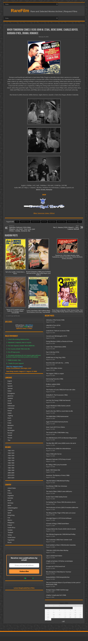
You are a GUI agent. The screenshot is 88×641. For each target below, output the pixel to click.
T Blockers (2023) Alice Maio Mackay (57, 550)
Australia (10, 498)
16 (80, 612)
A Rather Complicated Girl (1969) (56, 595)
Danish (10, 403)
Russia (9, 542)
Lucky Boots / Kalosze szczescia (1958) (57, 330)
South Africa (11, 527)
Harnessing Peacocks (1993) (54, 379)
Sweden (10, 530)
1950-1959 (11, 460)
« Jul (63, 621)
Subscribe (24, 571)
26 (59, 617)
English (10, 381)
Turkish (10, 435)
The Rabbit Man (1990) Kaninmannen (57, 416)
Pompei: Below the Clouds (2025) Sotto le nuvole (61, 529)
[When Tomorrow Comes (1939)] (44, 57)
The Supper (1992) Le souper (55, 373)
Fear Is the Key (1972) (52, 352)
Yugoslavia (11, 540)
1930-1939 (11, 455)
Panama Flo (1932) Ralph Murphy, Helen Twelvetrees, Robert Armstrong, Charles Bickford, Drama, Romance (67, 257)
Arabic (10, 413)
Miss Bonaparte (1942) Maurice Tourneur (58, 572)
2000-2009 (11, 473)
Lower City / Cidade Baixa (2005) (56, 347)
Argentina (11, 495)
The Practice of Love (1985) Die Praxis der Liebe (60, 389)
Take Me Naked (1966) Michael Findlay (57, 481)
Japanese (10, 396)
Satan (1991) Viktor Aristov (54, 368)
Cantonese (11, 408)
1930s (16, 221)
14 (70, 612)
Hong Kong (11, 515)
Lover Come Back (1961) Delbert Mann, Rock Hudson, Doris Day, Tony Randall (38, 311)
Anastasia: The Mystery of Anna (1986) (57, 475)
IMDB (44, 194)
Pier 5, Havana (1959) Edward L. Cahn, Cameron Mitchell (66, 227)
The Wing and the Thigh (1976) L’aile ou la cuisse (60, 513)
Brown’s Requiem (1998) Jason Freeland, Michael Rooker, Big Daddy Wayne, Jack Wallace (38, 273)
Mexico (10, 520)
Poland (10, 525)
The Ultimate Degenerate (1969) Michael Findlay (60, 534)
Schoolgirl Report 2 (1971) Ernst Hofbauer (59, 518)
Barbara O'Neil (25, 221)
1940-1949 (11, 458)
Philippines (11, 522)
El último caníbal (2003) (53, 384)
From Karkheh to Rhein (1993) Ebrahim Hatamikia (61, 545)
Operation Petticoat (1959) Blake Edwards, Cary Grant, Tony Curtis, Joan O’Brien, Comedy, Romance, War (22, 228)
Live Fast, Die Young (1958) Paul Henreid (58, 400)
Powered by (19, 578)
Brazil (9, 500)
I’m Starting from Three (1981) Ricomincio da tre (61, 502)
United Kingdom (13, 508)
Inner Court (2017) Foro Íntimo (55, 427)
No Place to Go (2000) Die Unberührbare (58, 448)
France (10, 493)
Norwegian (11, 430)
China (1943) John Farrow (53, 454)
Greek (9, 401)
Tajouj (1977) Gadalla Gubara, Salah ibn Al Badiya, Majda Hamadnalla (15, 311)
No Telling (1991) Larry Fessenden (56, 464)
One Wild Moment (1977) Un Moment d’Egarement (61, 438)
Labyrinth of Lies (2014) (53, 325)
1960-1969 (11, 463)
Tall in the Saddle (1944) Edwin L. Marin (15, 272)
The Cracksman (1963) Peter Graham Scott (59, 539)
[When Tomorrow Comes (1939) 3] (44, 111)
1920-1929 (11, 453)
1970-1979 (11, 465)
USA (80, 221)
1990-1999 (11, 470)
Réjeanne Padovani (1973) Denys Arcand (58, 459)
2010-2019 (11, 475)
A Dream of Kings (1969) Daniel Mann (57, 523)
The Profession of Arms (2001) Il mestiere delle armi (62, 507)
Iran (9, 518)
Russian (10, 433)
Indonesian (11, 406)
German (10, 388)
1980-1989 (11, 468)
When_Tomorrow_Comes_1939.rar (44, 213)
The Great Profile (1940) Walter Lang (57, 432)
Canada (10, 510)
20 (65, 615)
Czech (9, 420)
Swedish (10, 398)
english (44, 221)
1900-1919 (11, 450)
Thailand (10, 532)
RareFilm (20, 10)
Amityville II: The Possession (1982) (57, 395)
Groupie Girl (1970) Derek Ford (55, 566)
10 (48, 612)
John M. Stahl (61, 221)
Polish (9, 423)
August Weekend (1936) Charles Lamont (58, 406)
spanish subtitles (72, 221)
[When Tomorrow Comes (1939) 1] (44, 168)
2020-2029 (11, 478)
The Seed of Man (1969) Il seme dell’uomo (59, 491)
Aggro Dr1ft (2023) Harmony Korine (57, 422)
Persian (10, 438)
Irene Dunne (52, 221)
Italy (9, 490)
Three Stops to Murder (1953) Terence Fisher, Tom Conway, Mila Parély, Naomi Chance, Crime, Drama (67, 311)
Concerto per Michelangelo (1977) (56, 336)
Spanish (10, 386)
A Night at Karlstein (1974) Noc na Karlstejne (59, 561)
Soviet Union (11, 537)
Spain (9, 513)
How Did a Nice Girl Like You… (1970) (57, 363)
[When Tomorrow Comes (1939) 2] (44, 140)
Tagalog (10, 415)
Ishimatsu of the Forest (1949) (55, 320)
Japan (9, 505)
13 (65, 612)
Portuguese (11, 393)
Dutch (9, 418)
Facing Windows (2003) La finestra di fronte (59, 341)
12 (59, 612)
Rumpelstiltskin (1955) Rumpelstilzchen (58, 577)
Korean (10, 428)
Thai (9, 440)
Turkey (10, 535)
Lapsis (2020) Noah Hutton (54, 556)
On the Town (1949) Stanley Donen (56, 497)
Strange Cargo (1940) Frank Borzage (57, 590)
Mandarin (11, 425)
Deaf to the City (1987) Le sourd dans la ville (59, 411)
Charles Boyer (35, 221)
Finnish (10, 410)
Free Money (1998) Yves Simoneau (56, 486)
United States (12, 488)
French (10, 383)
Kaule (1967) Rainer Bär (53, 470)
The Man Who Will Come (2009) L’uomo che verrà (61, 443)
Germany (10, 503)
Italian (9, 391)
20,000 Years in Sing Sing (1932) (55, 357)
